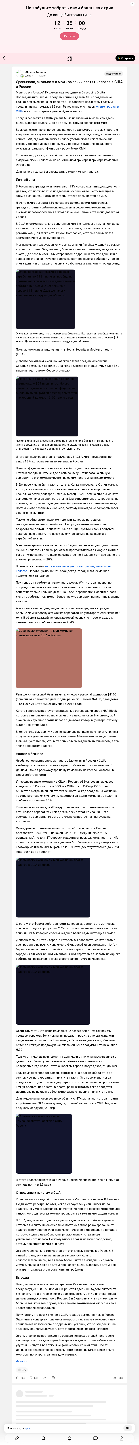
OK (128, 1428)
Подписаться (113, 73)
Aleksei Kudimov (35, 72)
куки (27, 1428)
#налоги (22, 1361)
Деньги (29, 75)
